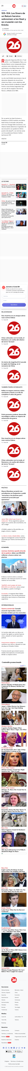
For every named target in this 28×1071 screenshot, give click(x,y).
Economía (5, 547)
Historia (3, 1000)
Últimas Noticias (5, 990)
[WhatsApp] (19, 1048)
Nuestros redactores (6, 1039)
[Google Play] (18, 1051)
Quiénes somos (5, 1030)
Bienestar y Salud (19, 990)
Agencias (4, 10)
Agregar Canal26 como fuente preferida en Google (14, 34)
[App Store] (9, 1051)
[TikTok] (16, 1048)
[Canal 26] (14, 980)
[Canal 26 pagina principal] (14, 7)
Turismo (17, 1009)
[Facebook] (3, 1048)
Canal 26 (6, 28)
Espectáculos (4, 997)
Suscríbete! (14, 305)
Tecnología (17, 1007)
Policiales (3, 1004)
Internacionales (7, 605)
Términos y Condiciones (17, 1061)
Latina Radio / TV (19, 1016)
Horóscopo (17, 1000)
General (17, 997)
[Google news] (24, 1048)
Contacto (17, 1030)
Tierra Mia (3, 1019)
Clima (16, 992)
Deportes (3, 995)
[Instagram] (6, 1048)
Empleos (17, 1039)
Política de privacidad (20, 1033)
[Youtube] (11, 1048)
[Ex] (9, 1048)
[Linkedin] (14, 1048)
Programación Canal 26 (20, 1036)
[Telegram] (22, 1048)
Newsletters (6, 1042)
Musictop (3, 1023)
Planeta (16, 1002)
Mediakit (5, 1036)
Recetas (3, 1007)
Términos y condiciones (7, 1033)
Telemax (17, 1019)
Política (4, 488)
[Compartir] (3, 56)
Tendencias (4, 1009)
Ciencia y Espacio (5, 992)
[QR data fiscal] (14, 1057)
